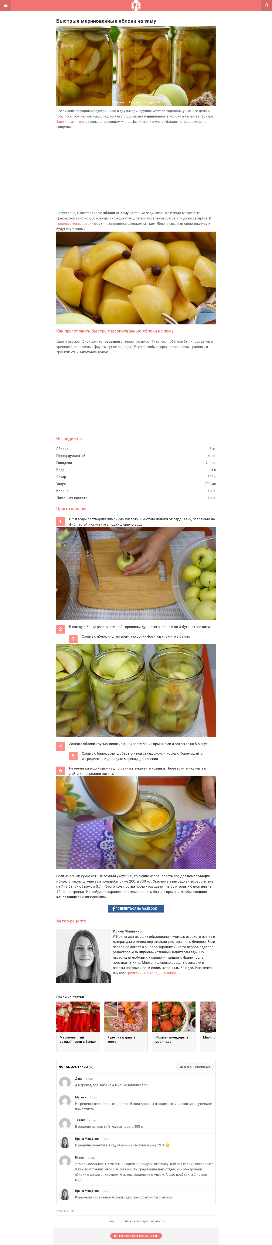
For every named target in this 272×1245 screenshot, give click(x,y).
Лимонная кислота (72, 498)
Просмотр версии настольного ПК (138, 1235)
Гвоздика (64, 463)
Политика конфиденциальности (142, 1221)
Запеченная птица (70, 122)
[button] (5, 5)
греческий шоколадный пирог (151, 973)
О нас (111, 1221)
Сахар (61, 477)
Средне (134, 102)
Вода (60, 470)
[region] (136, 170)
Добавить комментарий (195, 1066)
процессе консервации (74, 224)
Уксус (61, 484)
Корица (62, 491)
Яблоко (62, 449)
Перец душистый (70, 456)
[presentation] (208, 1029)
